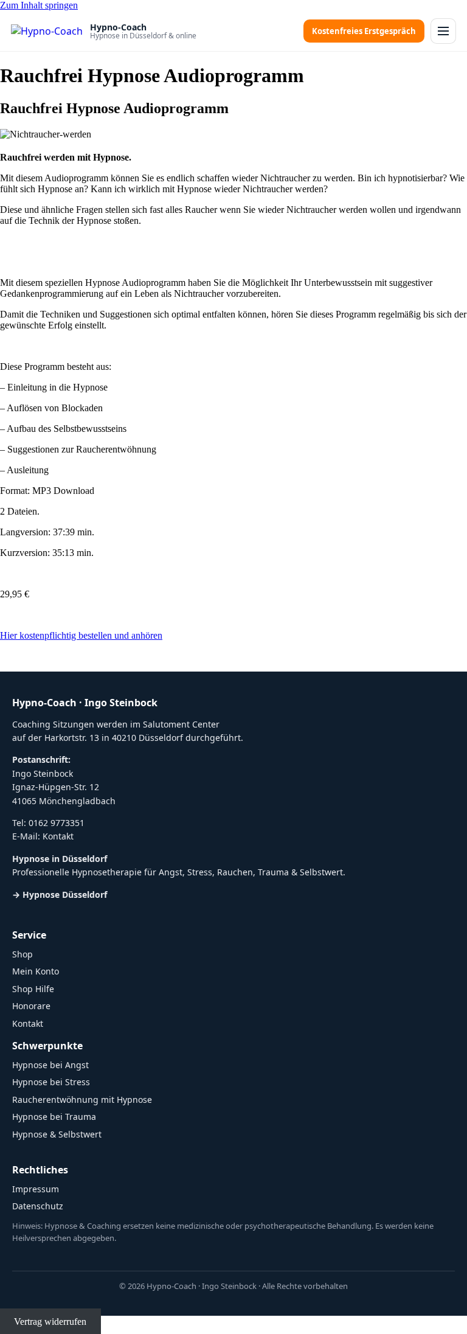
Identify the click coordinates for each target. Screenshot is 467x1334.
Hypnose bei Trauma (54, 1116)
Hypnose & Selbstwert (57, 1134)
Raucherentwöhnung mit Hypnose (82, 1099)
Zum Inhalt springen (39, 5)
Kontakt (58, 836)
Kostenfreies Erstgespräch (364, 31)
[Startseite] (47, 31)
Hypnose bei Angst (50, 1065)
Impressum (35, 1189)
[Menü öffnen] (443, 31)
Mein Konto (35, 971)
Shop (22, 954)
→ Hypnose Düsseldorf (59, 894)
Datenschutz (37, 1206)
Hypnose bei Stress (51, 1082)
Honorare (31, 1006)
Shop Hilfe (33, 989)
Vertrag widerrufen (50, 1321)
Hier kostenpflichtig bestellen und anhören (81, 635)
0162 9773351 (57, 823)
